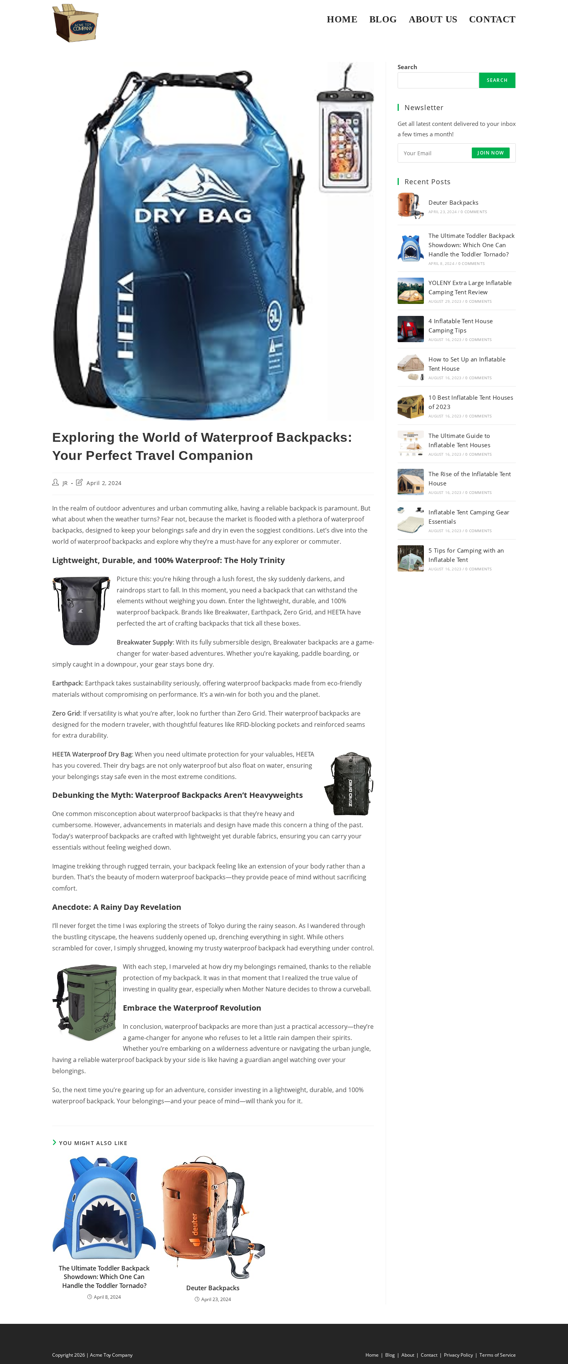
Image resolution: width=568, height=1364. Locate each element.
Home (372, 1355)
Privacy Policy (458, 1355)
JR (65, 483)
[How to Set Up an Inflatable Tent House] (411, 367)
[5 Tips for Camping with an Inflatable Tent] (411, 558)
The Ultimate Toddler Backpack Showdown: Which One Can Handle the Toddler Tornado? (104, 1277)
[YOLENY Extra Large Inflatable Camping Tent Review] (411, 291)
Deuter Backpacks (213, 1288)
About (407, 1355)
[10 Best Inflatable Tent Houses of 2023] (411, 405)
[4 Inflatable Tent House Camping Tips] (411, 329)
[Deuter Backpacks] (411, 206)
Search (407, 67)
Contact (429, 1355)
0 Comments (474, 211)
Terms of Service (498, 1355)
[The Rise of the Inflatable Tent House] (411, 482)
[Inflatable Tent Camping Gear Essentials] (411, 520)
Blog (390, 1355)
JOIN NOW (491, 152)
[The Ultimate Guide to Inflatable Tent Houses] (411, 444)
